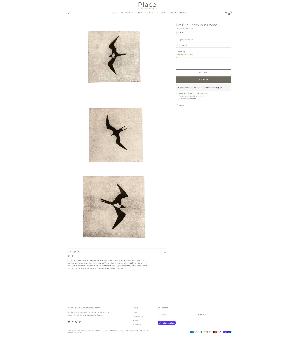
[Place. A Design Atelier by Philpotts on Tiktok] (80, 322)
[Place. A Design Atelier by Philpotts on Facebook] (69, 322)
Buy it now (203, 79)
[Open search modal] (69, 12)
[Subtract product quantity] (185, 63)
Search (136, 312)
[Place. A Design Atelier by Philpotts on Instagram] (76, 322)
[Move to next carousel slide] (229, 293)
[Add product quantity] (178, 63)
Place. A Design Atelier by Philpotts (93, 330)
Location (137, 324)
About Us (137, 320)
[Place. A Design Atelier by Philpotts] (149, 5)
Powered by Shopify (75, 332)
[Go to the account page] (225, 12)
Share (181, 105)
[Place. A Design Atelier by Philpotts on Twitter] (72, 322)
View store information (187, 98)
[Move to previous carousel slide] (224, 293)
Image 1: (184, 40)
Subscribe (202, 314)
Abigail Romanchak (184, 28)
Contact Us (138, 316)
